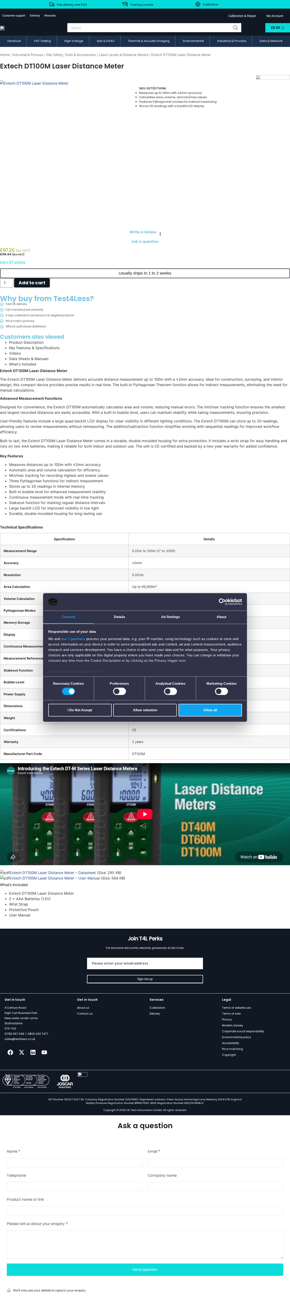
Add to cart (32, 283)
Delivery (35, 15)
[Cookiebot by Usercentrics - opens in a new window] (222, 602)
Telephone (16, 1175)
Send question (145, 1269)
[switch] (119, 691)
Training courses (141, 5)
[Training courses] (125, 4)
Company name (162, 1175)
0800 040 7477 (38, 1034)
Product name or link (25, 1199)
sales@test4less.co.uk (20, 1039)
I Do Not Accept (80, 710)
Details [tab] (119, 617)
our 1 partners (73, 639)
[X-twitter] (21, 1052)
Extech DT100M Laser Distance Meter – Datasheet (53, 872)
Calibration (210, 4)
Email (154, 1151)
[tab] (149, 342)
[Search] (235, 27)
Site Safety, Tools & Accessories (71, 55)
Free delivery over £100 (72, 5)
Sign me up (145, 979)
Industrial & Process (27, 55)
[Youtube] (44, 1052)
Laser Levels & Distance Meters (123, 55)
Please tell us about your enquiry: (37, 1223)
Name (13, 1151)
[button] (14, 41)
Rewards (50, 15)
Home (5, 55)
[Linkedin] (33, 1052)
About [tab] (222, 617)
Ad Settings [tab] (170, 617)
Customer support (13, 15)
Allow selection (145, 710)
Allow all (210, 710)
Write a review (143, 232)
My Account (274, 16)
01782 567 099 (14, 1034)
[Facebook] (10, 1052)
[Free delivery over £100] (52, 4)
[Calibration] (198, 4)
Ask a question (145, 241)
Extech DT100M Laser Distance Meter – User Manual (55, 878)
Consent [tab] (68, 617)
